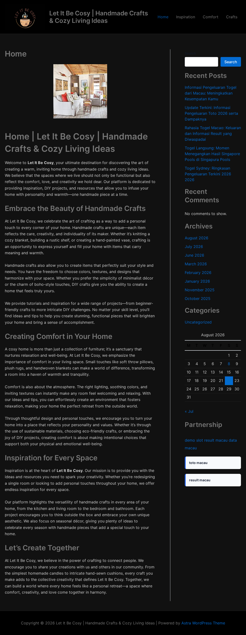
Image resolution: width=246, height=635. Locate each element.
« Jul (189, 411)
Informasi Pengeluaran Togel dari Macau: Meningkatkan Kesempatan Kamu (210, 93)
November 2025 (200, 289)
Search (190, 53)
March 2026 (196, 263)
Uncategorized (198, 322)
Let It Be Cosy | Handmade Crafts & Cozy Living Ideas (98, 16)
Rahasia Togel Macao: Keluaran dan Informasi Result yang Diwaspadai (213, 133)
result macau (216, 440)
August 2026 (196, 237)
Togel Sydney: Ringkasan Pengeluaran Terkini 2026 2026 (208, 174)
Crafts (231, 16)
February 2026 (198, 272)
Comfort (210, 16)
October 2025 (197, 298)
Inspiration (185, 16)
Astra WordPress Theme (203, 623)
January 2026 (197, 281)
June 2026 (194, 255)
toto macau (198, 463)
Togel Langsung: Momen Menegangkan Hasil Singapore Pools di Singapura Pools (212, 154)
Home (163, 16)
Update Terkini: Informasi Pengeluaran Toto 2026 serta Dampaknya (211, 113)
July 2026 (194, 246)
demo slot (194, 440)
